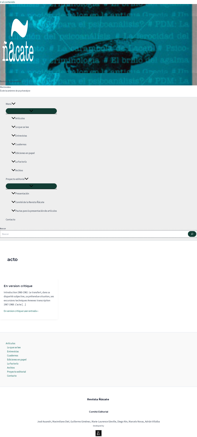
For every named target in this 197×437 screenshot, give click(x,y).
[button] (13, 104)
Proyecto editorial (15, 179)
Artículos (20, 118)
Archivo (19, 170)
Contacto (10, 219)
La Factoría (21, 161)
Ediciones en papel (25, 153)
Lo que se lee (22, 127)
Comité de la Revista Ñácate (29, 202)
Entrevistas (21, 135)
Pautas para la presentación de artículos (36, 210)
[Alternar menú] (31, 111)
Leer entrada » (21, 311)
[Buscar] (192, 234)
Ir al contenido (7, 2)
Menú (9, 103)
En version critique (18, 286)
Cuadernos (20, 144)
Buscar (3, 228)
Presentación (22, 193)
